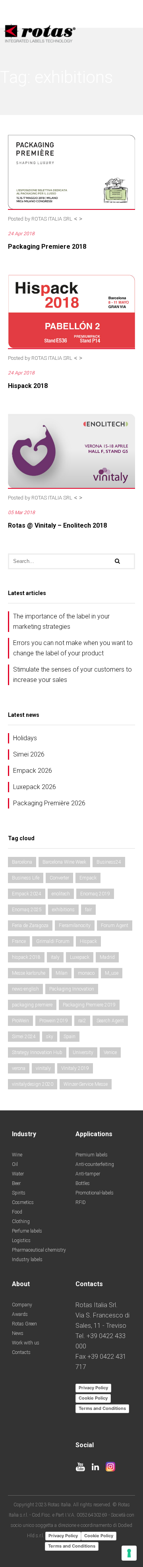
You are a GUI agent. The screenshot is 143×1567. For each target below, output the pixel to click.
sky (49, 1036)
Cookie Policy (93, 1398)
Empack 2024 (26, 894)
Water (18, 1174)
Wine (17, 1155)
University (83, 1052)
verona (18, 1068)
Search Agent (110, 1021)
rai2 (82, 1021)
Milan (62, 973)
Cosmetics (23, 1202)
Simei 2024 (24, 1036)
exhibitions (63, 909)
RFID (80, 1202)
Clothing (21, 1221)
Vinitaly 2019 (75, 1068)
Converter (59, 878)
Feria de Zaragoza (30, 925)
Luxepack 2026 (34, 787)
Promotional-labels (94, 1193)
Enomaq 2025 (27, 909)
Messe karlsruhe (28, 973)
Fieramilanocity (75, 925)
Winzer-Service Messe (86, 1084)
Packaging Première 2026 (49, 803)
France (19, 941)
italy (55, 957)
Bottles (82, 1183)
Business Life (25, 878)
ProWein (20, 1021)
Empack (88, 878)
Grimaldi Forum (53, 941)
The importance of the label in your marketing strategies (61, 621)
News (17, 1333)
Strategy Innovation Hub (37, 1052)
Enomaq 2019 (95, 894)
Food (17, 1212)
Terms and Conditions (102, 1408)
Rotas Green (24, 1324)
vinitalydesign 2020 (32, 1084)
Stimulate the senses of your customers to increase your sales (72, 675)
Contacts (21, 1352)
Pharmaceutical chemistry (39, 1250)
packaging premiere (32, 1005)
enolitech (61, 894)
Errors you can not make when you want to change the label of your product (73, 648)
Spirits (18, 1193)
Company (22, 1305)
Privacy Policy (93, 1387)
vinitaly (43, 1068)
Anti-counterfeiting (94, 1164)
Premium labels (91, 1155)
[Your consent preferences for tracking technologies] (129, 1553)
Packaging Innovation (71, 989)
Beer (16, 1183)
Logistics (21, 1240)
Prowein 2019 (53, 1021)
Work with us (25, 1343)
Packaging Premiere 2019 (89, 1005)
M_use (111, 973)
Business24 (109, 862)
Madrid (107, 957)
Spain (69, 1036)
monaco (86, 973)
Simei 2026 (28, 754)
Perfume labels (27, 1231)
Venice (110, 1052)
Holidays (25, 738)
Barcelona (22, 862)
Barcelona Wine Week (64, 862)
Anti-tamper (87, 1174)
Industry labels (27, 1259)
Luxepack (79, 957)
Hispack (88, 941)
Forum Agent (114, 925)
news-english (25, 989)
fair (88, 909)
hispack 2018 (26, 957)
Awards (20, 1314)
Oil (15, 1164)
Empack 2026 (32, 770)
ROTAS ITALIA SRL (51, 219)
